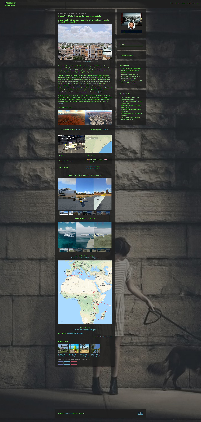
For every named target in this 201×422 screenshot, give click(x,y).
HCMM (105, 129)
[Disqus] (85, 386)
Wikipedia (98, 92)
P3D (83, 359)
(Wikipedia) (61, 103)
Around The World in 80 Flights (84, 330)
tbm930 (88, 359)
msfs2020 (78, 359)
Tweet (67, 363)
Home (171, 3)
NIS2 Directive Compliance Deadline (131, 68)
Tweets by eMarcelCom (126, 55)
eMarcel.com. (69, 413)
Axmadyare (88, 61)
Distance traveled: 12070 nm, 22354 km (85, 258)
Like (60, 363)
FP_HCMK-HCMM (91, 166)
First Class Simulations (106, 337)
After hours (190, 3)
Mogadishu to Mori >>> (75, 333)
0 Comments (82, 13)
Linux (183, 3)
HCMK (78, 129)
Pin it (73, 363)
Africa (64, 359)
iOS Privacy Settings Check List (130, 74)
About (177, 3)
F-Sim (66, 13)
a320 (59, 359)
